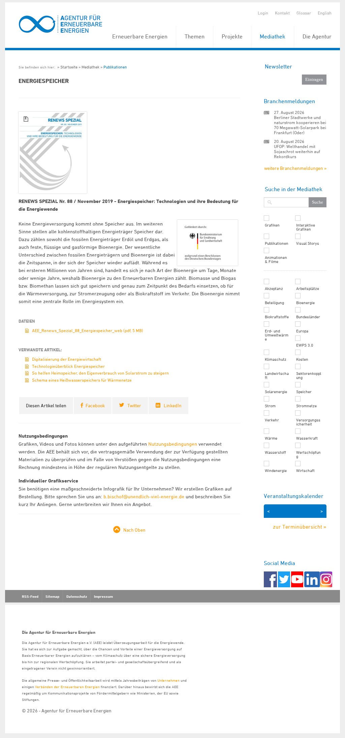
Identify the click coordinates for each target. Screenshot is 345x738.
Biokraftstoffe (277, 317)
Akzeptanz (274, 289)
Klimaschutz (275, 359)
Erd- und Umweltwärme (276, 335)
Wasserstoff (275, 452)
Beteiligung (274, 303)
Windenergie (276, 471)
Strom (270, 406)
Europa (302, 331)
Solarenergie (276, 392)
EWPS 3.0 (304, 345)
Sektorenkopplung (308, 376)
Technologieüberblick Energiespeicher (68, 366)
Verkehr (272, 420)
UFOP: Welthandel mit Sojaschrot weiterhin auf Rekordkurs (297, 151)
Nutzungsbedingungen (172, 444)
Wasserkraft (307, 438)
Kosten (302, 359)
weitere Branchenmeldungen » (295, 168)
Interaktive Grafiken (305, 227)
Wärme (271, 438)
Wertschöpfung (308, 454)
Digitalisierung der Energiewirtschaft (66, 359)
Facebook (95, 405)
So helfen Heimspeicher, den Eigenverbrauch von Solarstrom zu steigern (100, 373)
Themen (195, 36)
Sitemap (52, 596)
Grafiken (272, 225)
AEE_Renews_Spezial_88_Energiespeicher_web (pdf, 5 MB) (87, 330)
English (325, 13)
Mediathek (272, 36)
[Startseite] (61, 24)
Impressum (103, 596)
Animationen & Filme (276, 260)
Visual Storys (307, 243)
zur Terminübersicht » (299, 527)
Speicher (304, 392)
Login (263, 13)
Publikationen (115, 66)
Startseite (68, 66)
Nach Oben (134, 530)
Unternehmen (168, 680)
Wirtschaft (305, 471)
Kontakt (282, 13)
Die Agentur (317, 36)
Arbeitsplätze (307, 289)
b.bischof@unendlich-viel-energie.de (143, 496)
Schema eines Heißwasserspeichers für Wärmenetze (82, 380)
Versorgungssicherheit (308, 422)
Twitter (134, 405)
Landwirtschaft (277, 376)
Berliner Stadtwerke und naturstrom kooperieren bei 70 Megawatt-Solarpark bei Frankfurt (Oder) (300, 125)
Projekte (232, 36)
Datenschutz (76, 596)
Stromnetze (306, 406)
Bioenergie (305, 303)
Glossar (303, 13)
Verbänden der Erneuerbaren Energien (67, 686)
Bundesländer (308, 317)
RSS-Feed (30, 596)
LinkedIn (173, 405)
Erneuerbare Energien (139, 36)
